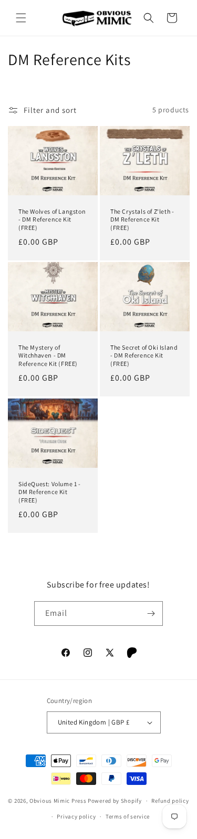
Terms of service (128, 816)
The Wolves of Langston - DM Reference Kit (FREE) (52, 219)
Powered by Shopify (115, 800)
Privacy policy (76, 816)
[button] (21, 17)
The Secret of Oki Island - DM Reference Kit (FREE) (144, 355)
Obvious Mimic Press (57, 800)
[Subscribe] (150, 613)
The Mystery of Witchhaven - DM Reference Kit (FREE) (48, 355)
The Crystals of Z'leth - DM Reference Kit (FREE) (142, 219)
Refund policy (170, 800)
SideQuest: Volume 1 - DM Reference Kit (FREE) (49, 492)
